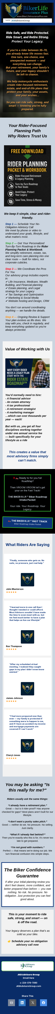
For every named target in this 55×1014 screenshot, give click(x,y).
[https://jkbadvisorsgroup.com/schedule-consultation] (27, 13)
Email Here (28, 978)
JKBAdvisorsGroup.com (28, 986)
